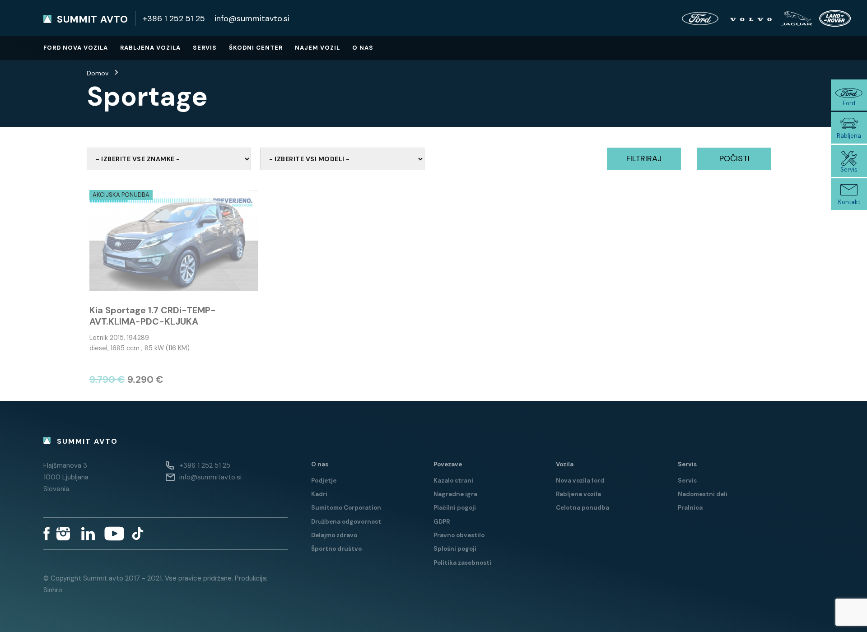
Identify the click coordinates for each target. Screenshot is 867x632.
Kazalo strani (453, 480)
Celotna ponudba (582, 507)
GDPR (442, 521)
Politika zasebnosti (462, 563)
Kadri (319, 494)
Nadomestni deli (702, 494)
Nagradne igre (455, 494)
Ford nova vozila (75, 47)
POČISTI (734, 158)
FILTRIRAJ (644, 158)
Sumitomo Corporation (346, 507)
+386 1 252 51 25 (174, 18)
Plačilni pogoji (455, 507)
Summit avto (92, 19)
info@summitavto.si (251, 18)
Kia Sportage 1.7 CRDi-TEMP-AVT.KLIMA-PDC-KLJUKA (152, 315)
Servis (205, 47)
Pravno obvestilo (459, 535)
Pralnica (690, 507)
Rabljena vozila (150, 47)
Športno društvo (336, 549)
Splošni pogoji (455, 549)
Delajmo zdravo (334, 535)
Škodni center (256, 47)
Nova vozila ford (580, 480)
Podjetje (323, 480)
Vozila (564, 464)
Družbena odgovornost (346, 521)
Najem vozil (317, 47)
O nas (362, 47)
